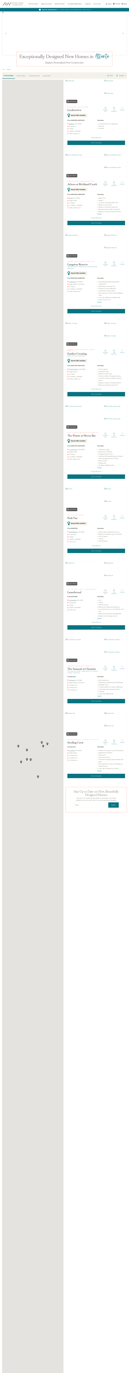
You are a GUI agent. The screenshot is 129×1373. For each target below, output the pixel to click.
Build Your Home (59, 4)
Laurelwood (74, 592)
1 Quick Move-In (96, 545)
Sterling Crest (75, 742)
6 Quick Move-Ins (96, 137)
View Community (96, 143)
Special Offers (97, 4)
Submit (113, 805)
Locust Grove (73, 449)
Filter (111, 75)
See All (99, 214)
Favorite (122, 110)
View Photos (73, 101)
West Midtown (73, 532)
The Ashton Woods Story (74, 4)
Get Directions (114, 110)
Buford (71, 198)
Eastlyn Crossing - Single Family (76, 356)
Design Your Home (46, 4)
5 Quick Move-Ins (96, 389)
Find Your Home (33, 4)
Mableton (72, 124)
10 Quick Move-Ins (96, 306)
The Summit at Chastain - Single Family (78, 671)
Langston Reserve (77, 264)
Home (3, 69)
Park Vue (72, 518)
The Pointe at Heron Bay (81, 435)
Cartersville (72, 282)
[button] (6, 33)
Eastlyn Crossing (77, 353)
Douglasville (72, 600)
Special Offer (47, 75)
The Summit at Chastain (81, 669)
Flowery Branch (73, 369)
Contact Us (88, 4)
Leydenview (74, 110)
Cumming (72, 750)
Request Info (105, 110)
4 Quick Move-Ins (96, 471)
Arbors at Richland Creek (82, 184)
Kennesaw (72, 680)
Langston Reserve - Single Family (76, 266)
